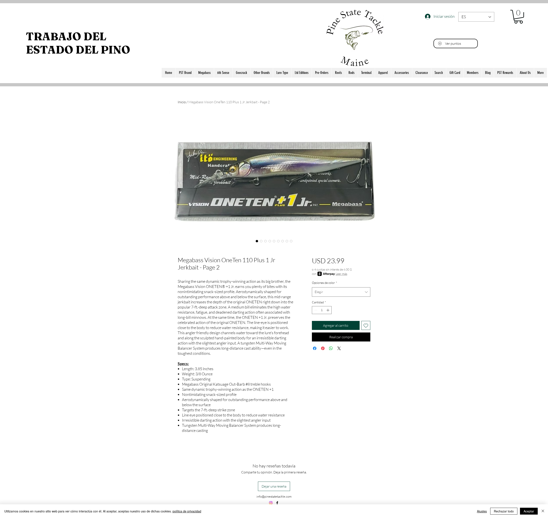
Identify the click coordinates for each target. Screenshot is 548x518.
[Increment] (328, 310)
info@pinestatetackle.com (274, 496)
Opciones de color (324, 282)
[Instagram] (271, 503)
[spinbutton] (322, 310)
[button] (518, 17)
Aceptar (529, 511)
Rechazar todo (504, 511)
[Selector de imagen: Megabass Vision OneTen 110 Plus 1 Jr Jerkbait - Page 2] (257, 241)
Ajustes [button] (482, 511)
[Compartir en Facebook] (314, 348)
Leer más (341, 273)
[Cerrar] (542, 511)
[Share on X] (339, 348)
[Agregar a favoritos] (365, 325)
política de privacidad (187, 511)
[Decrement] (315, 310)
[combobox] (341, 292)
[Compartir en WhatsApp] (331, 348)
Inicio (182, 102)
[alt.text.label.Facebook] (277, 503)
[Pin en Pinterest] (322, 348)
